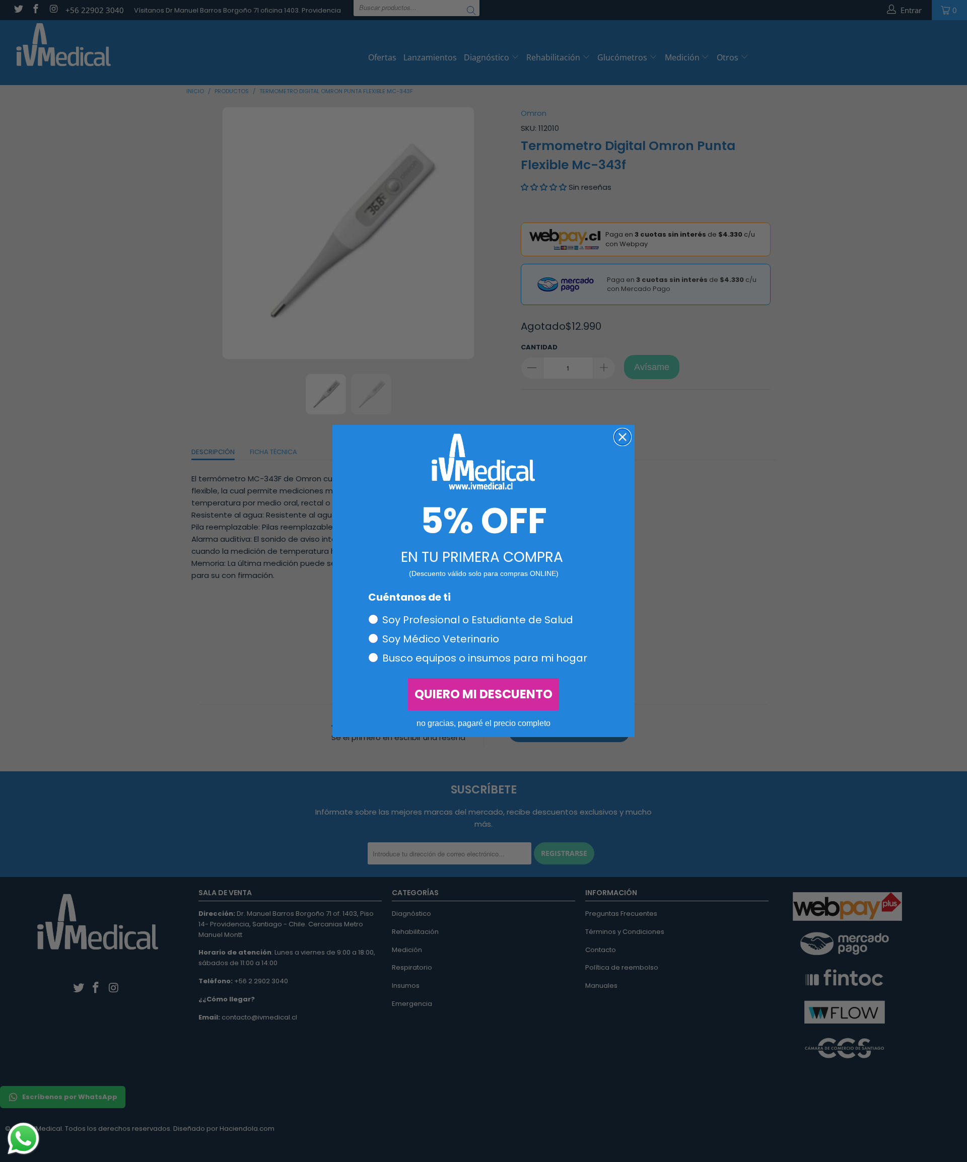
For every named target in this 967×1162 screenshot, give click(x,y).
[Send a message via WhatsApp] (23, 1138)
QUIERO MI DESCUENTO (483, 694)
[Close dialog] (622, 437)
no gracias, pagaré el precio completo (483, 723)
